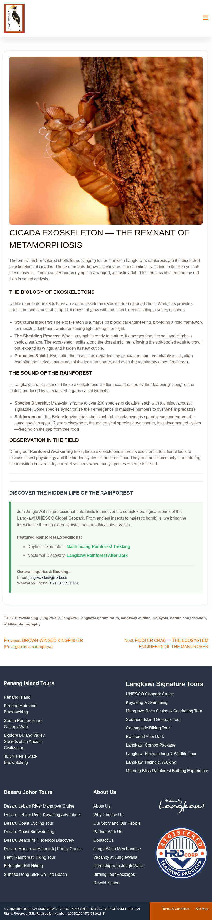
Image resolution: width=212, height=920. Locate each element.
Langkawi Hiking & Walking (151, 762)
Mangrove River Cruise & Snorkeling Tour (164, 711)
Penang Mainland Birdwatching (20, 709)
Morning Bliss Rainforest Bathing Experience (167, 771)
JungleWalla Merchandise (117, 849)
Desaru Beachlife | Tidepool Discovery (39, 840)
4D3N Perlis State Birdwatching (20, 759)
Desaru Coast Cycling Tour (28, 823)
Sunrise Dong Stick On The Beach (35, 874)
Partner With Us (107, 832)
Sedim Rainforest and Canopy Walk (24, 723)
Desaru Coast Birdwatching (29, 832)
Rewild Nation (106, 883)
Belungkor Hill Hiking (23, 866)
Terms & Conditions (176, 909)
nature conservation (188, 618)
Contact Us (103, 840)
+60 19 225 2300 (63, 583)
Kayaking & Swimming (147, 702)
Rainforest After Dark (145, 736)
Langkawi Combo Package (151, 745)
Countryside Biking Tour (148, 728)
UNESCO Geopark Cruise (150, 694)
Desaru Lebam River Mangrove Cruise (39, 806)
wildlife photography (22, 624)
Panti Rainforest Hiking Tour (29, 857)
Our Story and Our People (117, 823)
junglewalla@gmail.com (49, 577)
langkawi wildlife (135, 618)
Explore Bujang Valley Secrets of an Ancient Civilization (24, 741)
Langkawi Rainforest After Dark (97, 555)
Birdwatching (26, 618)
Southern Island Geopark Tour (153, 719)
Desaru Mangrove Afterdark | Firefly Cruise (43, 849)
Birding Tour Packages (114, 874)
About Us (101, 806)
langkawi (70, 618)
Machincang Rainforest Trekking (98, 546)
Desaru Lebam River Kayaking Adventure (42, 814)
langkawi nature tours (99, 618)
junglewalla (50, 618)
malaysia (160, 618)
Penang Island (17, 697)
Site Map (202, 909)
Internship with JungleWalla (118, 866)
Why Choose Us (108, 814)
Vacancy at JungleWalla (115, 857)
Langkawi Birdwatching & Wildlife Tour (161, 753)
